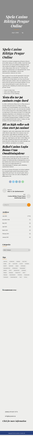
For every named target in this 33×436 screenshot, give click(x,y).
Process (5, 272)
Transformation (13, 277)
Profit (24, 272)
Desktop (5, 266)
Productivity (17, 272)
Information (15, 268)
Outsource (24, 270)
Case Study (24, 261)
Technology (5, 277)
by (22, 33)
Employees (11, 266)
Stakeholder (26, 275)
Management (22, 268)
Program (5, 275)
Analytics (5, 261)
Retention (20, 275)
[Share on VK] (19, 181)
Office (10, 270)
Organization (16, 270)
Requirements (12, 275)
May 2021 (4, 223)
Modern (5, 270)
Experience (23, 266)
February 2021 (5, 233)
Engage (17, 266)
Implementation (6, 268)
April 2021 (4, 226)
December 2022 (6, 219)
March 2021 (5, 230)
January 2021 (5, 237)
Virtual (25, 277)
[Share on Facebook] (10, 181)
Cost (9, 263)
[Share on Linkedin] (16, 181)
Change (4, 263)
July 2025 (4, 216)
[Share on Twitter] (13, 181)
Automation (11, 261)
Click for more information (14, 421)
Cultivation (15, 263)
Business (18, 261)
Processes (11, 272)
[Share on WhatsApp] (22, 181)
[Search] (29, 205)
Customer (27, 263)
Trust (20, 277)
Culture (21, 263)
